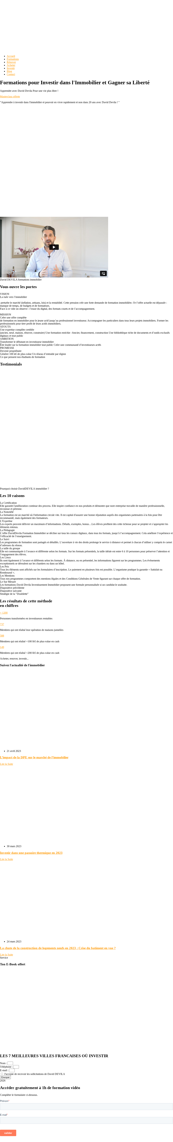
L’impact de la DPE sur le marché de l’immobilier (34, 757)
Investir (11, 68)
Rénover (11, 62)
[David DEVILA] (25, 24)
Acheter (11, 65)
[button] (86, 587)
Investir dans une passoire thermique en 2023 (31, 853)
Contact (11, 74)
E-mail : (4, 1070)
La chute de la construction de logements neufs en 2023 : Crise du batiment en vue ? (58, 948)
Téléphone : (6, 1066)
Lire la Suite (6, 764)
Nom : (3, 1063)
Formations (13, 59)
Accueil (11, 56)
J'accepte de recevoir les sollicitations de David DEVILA (34, 1074)
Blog (9, 71)
